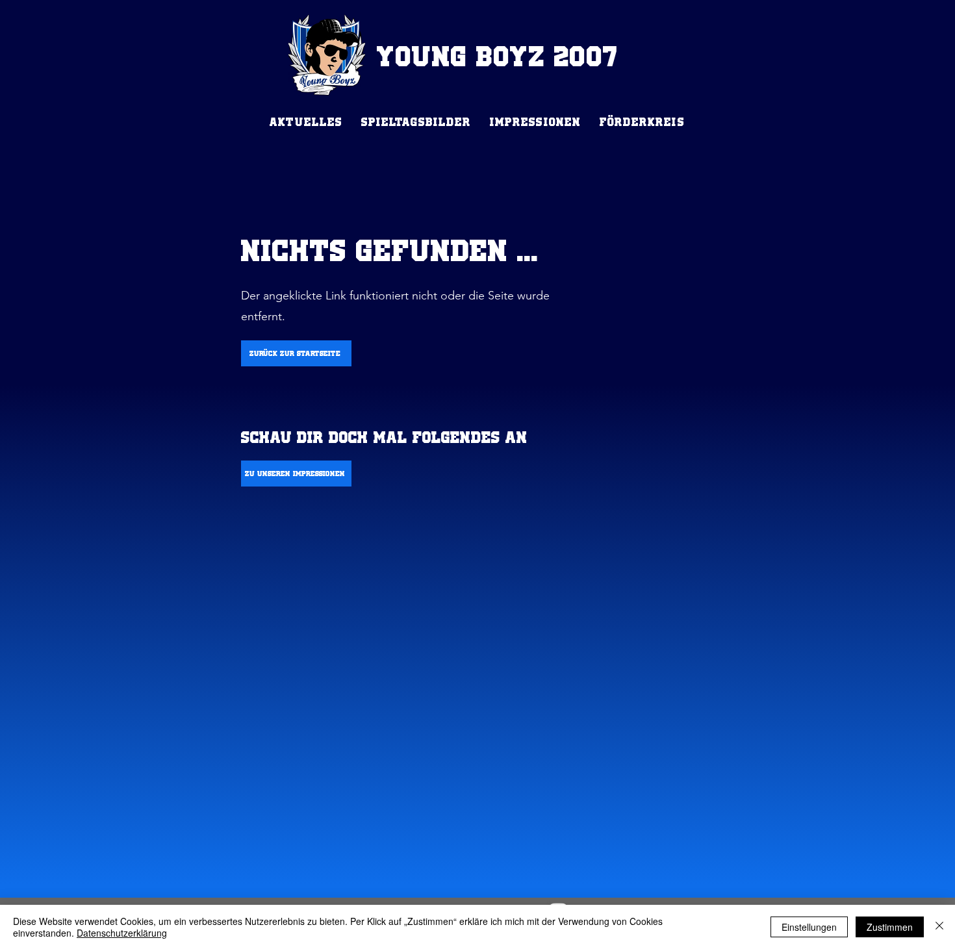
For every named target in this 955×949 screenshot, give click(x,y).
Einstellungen (809, 926)
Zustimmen (890, 926)
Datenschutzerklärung (122, 932)
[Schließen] (939, 927)
